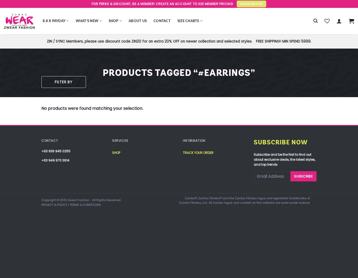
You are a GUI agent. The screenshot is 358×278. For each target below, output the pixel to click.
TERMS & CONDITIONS (85, 205)
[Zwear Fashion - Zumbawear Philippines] (19, 21)
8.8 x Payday (54, 21)
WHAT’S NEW (87, 21)
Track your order (198, 152)
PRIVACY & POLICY (54, 205)
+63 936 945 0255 (55, 151)
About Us (138, 21)
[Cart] (351, 21)
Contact (162, 21)
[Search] (315, 21)
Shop (113, 21)
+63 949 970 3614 (55, 160)
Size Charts (188, 21)
